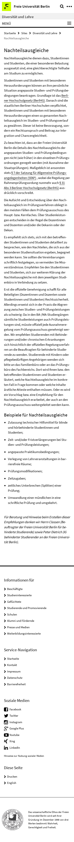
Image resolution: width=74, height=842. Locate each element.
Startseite (10, 33)
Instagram (15, 722)
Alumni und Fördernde (20, 621)
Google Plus (16, 728)
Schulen (12, 614)
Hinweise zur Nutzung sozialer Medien (24, 756)
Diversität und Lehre (18, 16)
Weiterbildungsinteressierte (24, 633)
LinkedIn (14, 747)
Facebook (15, 709)
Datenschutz (14, 678)
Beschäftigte (14, 589)
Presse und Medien (18, 627)
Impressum (14, 671)
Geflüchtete (14, 602)
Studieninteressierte (19, 595)
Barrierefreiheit (16, 684)
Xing (12, 741)
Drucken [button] (12, 776)
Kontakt (12, 665)
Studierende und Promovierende (26, 608)
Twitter (13, 715)
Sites (24, 33)
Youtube (14, 735)
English (11, 783)
